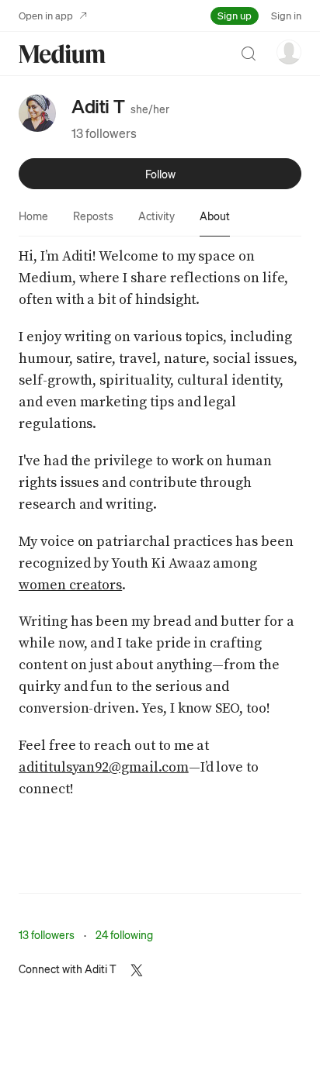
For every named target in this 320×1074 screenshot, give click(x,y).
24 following (124, 934)
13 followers (104, 133)
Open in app (46, 15)
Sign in (286, 15)
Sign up (234, 15)
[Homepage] (62, 54)
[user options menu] (289, 52)
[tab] (33, 215)
